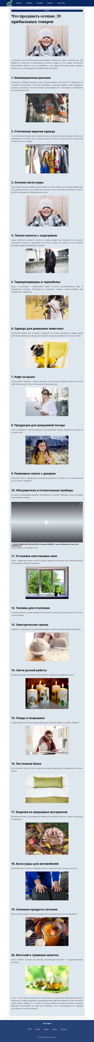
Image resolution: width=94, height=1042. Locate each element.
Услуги (18, 3)
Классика (61, 3)
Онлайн (40, 3)
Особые (29, 3)
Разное (50, 3)
